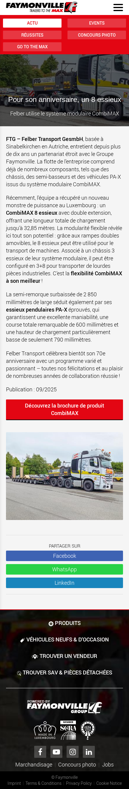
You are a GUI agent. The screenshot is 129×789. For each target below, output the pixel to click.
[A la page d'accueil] (41, 7)
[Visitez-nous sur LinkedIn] (88, 752)
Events (97, 23)
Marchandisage (33, 764)
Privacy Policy (79, 783)
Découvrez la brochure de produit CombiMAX (64, 409)
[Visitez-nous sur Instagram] (72, 752)
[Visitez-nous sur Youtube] (56, 752)
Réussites (32, 35)
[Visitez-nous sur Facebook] (40, 752)
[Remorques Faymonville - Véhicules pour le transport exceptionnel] (64, 707)
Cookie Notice (109, 783)
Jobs (108, 764)
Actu (32, 23)
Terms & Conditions (44, 783)
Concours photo (97, 35)
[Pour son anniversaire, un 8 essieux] (64, 479)
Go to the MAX (32, 46)
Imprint (14, 783)
